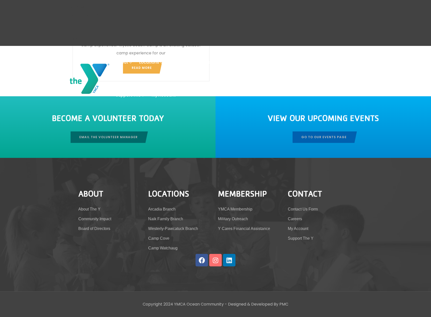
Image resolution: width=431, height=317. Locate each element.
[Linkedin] (229, 260)
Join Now (77, 6)
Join (315, 62)
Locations (149, 62)
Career (75, 22)
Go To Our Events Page (324, 137)
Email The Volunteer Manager (108, 137)
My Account (79, 38)
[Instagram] (215, 260)
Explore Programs (84, 14)
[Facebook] (202, 260)
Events (272, 62)
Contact (294, 62)
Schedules (180, 62)
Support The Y (81, 30)
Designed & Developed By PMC (258, 304)
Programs (244, 62)
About (122, 62)
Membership (211, 62)
